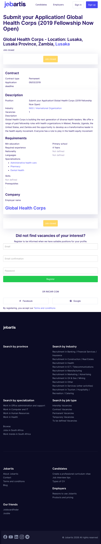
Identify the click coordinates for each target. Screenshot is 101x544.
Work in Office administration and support (24, 405)
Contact (7, 477)
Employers (58, 4)
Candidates (41, 4)
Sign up (92, 4)
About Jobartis (10, 473)
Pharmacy (15, 166)
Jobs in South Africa (13, 430)
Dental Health (17, 170)
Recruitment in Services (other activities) (72, 385)
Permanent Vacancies (63, 413)
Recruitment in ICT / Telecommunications (72, 366)
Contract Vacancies (62, 409)
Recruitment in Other (62, 382)
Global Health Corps (25, 208)
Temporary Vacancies (63, 417)
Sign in (78, 4)
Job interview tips (61, 477)
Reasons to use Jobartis (64, 493)
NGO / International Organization (45, 108)
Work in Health (10, 417)
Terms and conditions (44, 308)
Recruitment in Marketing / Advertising (71, 374)
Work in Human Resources (16, 413)
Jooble (6, 513)
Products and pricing (62, 497)
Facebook (28, 301)
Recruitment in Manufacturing (67, 370)
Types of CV (58, 481)
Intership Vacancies (62, 405)
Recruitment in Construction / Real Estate (73, 359)
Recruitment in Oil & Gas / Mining (68, 378)
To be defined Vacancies (64, 420)
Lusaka (62, 44)
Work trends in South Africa (17, 434)
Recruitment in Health (63, 363)
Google (77, 301)
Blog (5, 485)
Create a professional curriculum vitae (71, 473)
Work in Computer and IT (15, 409)
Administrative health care (24, 162)
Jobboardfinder (11, 509)
